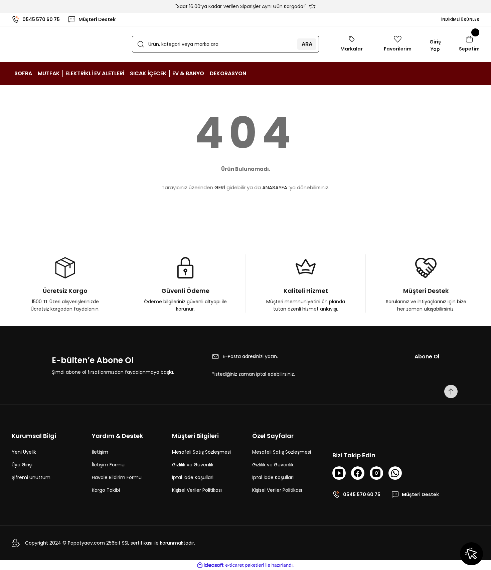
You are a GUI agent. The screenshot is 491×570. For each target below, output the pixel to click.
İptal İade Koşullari (192, 477)
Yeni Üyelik (24, 452)
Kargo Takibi (106, 490)
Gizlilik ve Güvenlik (192, 464)
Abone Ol (427, 356)
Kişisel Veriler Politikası (197, 490)
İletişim (100, 452)
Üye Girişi (22, 464)
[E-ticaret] (244, 565)
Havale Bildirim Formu (117, 477)
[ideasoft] (210, 565)
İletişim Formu (108, 464)
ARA (307, 44)
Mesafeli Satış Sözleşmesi (201, 452)
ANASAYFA (274, 187)
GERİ (219, 187)
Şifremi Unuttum (31, 477)
